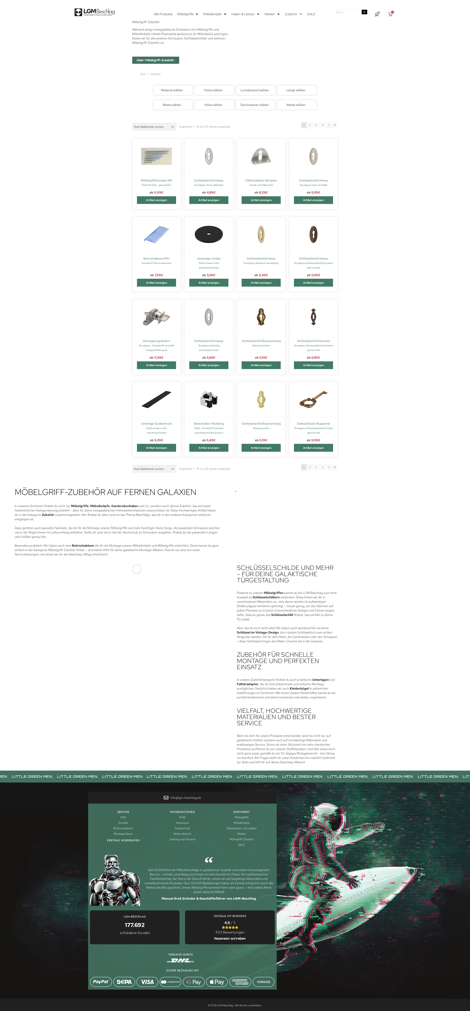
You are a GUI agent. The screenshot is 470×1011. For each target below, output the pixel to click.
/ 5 (230, 927)
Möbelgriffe (185, 14)
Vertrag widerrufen (123, 840)
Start (143, 74)
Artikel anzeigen (156, 200)
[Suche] (364, 12)
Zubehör (291, 14)
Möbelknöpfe (212, 14)
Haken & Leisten (243, 14)
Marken (270, 14)
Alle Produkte (163, 14)
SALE (311, 14)
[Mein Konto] (377, 14)
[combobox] (173, 90)
